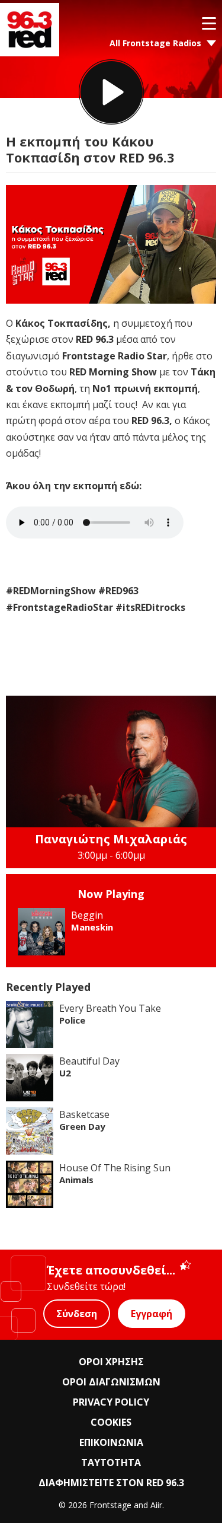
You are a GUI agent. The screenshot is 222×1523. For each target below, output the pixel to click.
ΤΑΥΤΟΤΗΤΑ (111, 1462)
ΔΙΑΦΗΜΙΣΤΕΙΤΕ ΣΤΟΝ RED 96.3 (111, 1482)
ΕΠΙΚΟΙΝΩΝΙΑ (111, 1442)
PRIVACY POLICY (111, 1402)
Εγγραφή (151, 1313)
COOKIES (111, 1422)
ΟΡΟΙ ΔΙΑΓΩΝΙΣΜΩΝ (111, 1381)
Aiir (156, 1505)
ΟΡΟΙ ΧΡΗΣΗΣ (111, 1361)
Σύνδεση (76, 1313)
